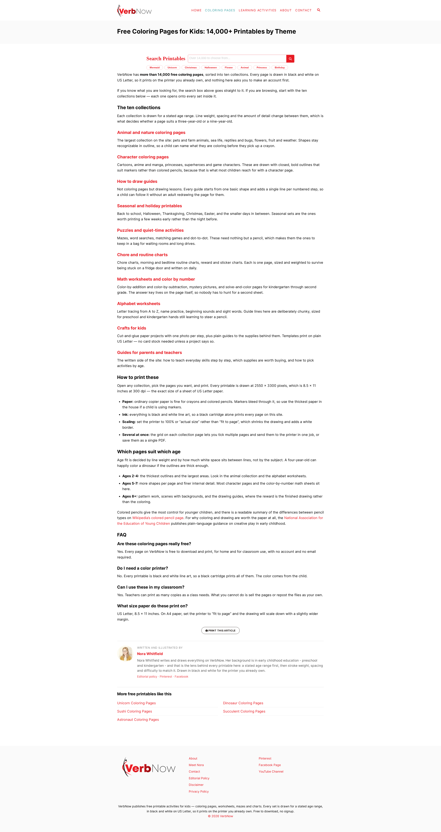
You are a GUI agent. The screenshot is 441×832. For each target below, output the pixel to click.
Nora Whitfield (150, 654)
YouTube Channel (271, 771)
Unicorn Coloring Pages (136, 703)
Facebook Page (270, 765)
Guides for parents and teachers (149, 352)
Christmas (191, 67)
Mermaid (155, 67)
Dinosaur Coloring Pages (243, 703)
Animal (245, 67)
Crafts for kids (131, 328)
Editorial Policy (199, 778)
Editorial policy (147, 676)
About (193, 758)
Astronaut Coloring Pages (138, 720)
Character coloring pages (143, 156)
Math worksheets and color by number (156, 279)
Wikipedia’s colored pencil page (157, 518)
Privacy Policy (199, 791)
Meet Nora (196, 765)
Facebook (181, 676)
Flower (229, 67)
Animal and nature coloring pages (151, 132)
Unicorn (172, 67)
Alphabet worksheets (138, 303)
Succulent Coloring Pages (244, 711)
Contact (194, 771)
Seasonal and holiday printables (149, 205)
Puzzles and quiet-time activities (150, 230)
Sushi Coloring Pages (134, 711)
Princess (262, 67)
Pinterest (166, 676)
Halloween (211, 67)
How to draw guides (137, 181)
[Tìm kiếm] (290, 58)
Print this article (220, 630)
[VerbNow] (148, 10)
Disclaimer (196, 785)
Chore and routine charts (142, 254)
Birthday (280, 67)
